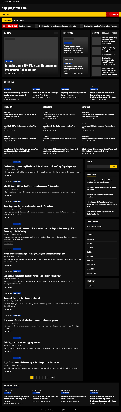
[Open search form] (103, 14)
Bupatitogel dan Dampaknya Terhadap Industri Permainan (92, 26)
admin (8, 73)
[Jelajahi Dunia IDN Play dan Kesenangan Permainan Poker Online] (31, 56)
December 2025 (91, 273)
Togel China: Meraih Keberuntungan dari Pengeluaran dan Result (31, 362)
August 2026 (90, 239)
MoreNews (67, 410)
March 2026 (90, 260)
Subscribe (114, 14)
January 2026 (90, 269)
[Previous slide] (55, 33)
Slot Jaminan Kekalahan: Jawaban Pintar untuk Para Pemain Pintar (32, 275)
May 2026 (89, 252)
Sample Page (6, 14)
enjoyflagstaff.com (14, 7)
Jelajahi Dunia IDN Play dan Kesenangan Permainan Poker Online (49, 26)
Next (52, 377)
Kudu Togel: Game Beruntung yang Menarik (22, 342)
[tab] (95, 33)
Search (89, 161)
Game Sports (20, 20)
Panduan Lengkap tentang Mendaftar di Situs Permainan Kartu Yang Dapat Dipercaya (73, 48)
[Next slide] (57, 33)
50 (47, 377)
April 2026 (90, 256)
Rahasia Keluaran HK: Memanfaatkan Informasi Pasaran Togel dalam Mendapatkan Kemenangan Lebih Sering (96, 71)
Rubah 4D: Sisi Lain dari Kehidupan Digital (22, 297)
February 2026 (91, 265)
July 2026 (89, 243)
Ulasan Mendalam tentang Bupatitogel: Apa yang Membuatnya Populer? (34, 253)
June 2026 (90, 248)
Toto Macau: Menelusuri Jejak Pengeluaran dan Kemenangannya (31, 320)
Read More (9, 176)
